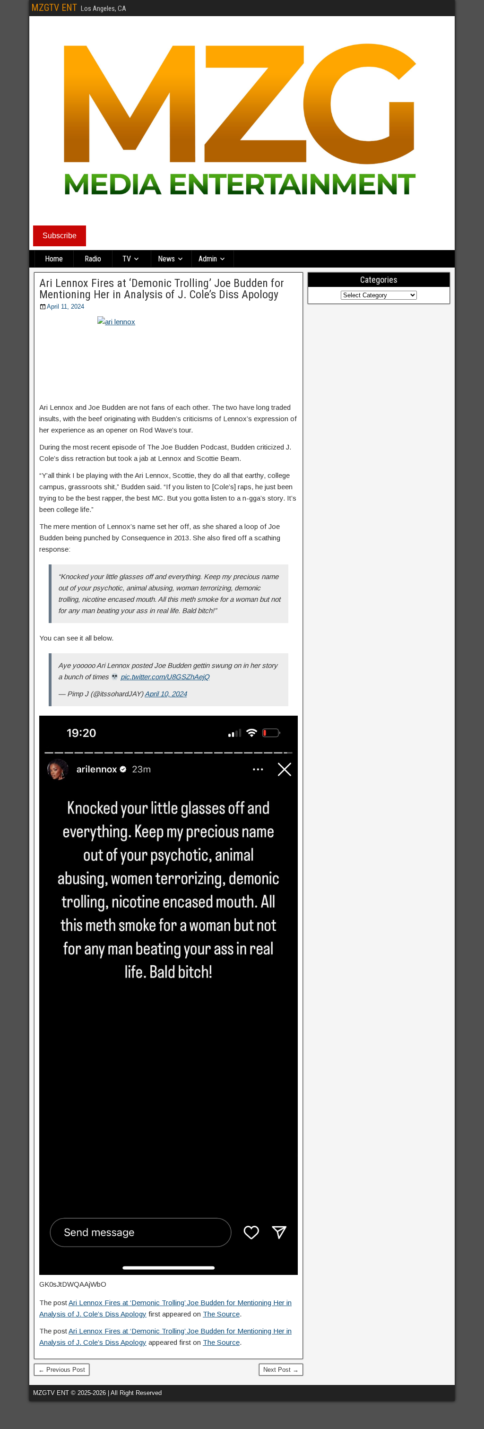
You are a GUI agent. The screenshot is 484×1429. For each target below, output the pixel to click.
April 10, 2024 (166, 694)
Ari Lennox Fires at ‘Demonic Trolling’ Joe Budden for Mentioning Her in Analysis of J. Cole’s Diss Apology (161, 289)
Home (54, 258)
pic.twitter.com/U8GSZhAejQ (165, 677)
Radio (93, 258)
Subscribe (60, 236)
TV (126, 258)
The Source (221, 1314)
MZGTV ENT (54, 7)
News (166, 258)
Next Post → (281, 1369)
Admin (208, 258)
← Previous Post (61, 1369)
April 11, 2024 (65, 306)
